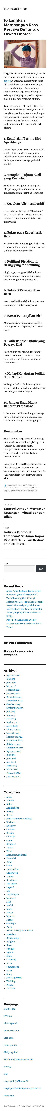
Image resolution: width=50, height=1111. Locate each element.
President (11, 934)
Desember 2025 (14, 697)
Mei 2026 (11, 686)
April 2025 (11, 722)
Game (9, 865)
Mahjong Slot (11, 1052)
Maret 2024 (12, 769)
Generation (12, 873)
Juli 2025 (10, 711)
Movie (9, 912)
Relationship (12, 938)
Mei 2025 (11, 718)
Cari (6, 563)
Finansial (11, 858)
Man (8, 901)
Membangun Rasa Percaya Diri (24, 490)
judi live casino (11, 1030)
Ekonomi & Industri (16, 854)
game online (12, 869)
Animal (10, 800)
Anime (9, 804)
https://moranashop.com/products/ (22, 1088)
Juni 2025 (11, 715)
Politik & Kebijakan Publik (19, 930)
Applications (12, 807)
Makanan (11, 898)
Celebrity (11, 826)
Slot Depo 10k (11, 1023)
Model (9, 905)
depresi (7, 81)
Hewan (9, 876)
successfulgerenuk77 (16, 485)
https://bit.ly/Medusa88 (16, 1081)
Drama (9, 847)
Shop (9, 956)
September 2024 (14, 747)
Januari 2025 (12, 733)
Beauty (9, 811)
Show (9, 963)
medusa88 (9, 1095)
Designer (11, 844)
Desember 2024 (14, 737)
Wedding (11, 981)
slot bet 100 (10, 1009)
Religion (10, 941)
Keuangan (11, 883)
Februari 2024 (13, 773)
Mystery (10, 916)
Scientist (10, 948)
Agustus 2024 (13, 751)
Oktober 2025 (13, 704)
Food (9, 862)
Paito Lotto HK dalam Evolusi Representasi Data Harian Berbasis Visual (23, 623)
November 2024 (14, 740)
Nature (9, 920)
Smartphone (12, 967)
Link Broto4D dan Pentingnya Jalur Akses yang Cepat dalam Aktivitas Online (24, 613)
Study (9, 974)
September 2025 (14, 708)
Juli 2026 (11, 679)
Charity (10, 833)
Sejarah (10, 952)
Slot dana (8, 1038)
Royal (9, 945)
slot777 (7, 1066)
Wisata (9, 985)
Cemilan (10, 829)
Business (10, 822)
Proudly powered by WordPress (31, 1106)
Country (10, 836)
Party (9, 927)
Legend (10, 887)
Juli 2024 (10, 755)
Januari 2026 (12, 693)
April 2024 (11, 765)
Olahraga (11, 923)
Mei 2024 (11, 762)
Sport (9, 970)
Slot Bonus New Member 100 (18, 1059)
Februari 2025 (13, 729)
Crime (9, 840)
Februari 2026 (13, 690)
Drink (9, 851)
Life (8, 891)
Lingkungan (12, 894)
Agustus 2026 (13, 675)
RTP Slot (8, 1016)
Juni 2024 (11, 758)
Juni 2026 (11, 682)
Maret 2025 (12, 726)
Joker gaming (11, 1045)
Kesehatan (8, 488)
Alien (9, 797)
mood (9, 909)
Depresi (18, 488)
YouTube (10, 988)
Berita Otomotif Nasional (19, 818)
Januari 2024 (12, 776)
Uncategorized (13, 977)
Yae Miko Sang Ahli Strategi (20, 598)
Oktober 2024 (13, 744)
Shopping (11, 959)
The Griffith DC (15, 9)
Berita (9, 815)
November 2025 (14, 700)
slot (6, 1074)
